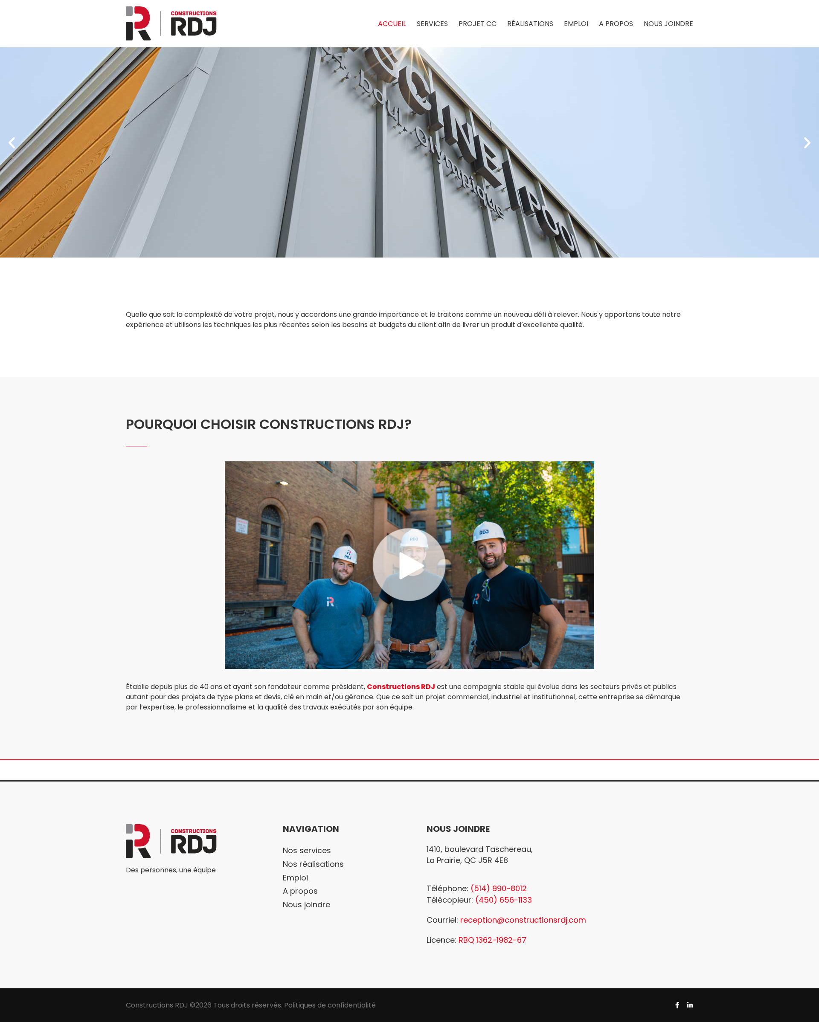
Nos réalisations (313, 864)
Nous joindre (668, 24)
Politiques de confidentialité (330, 1005)
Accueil (392, 24)
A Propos (616, 24)
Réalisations (530, 24)
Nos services (307, 850)
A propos (300, 891)
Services (432, 24)
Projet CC (478, 24)
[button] (11, 142)
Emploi (576, 24)
